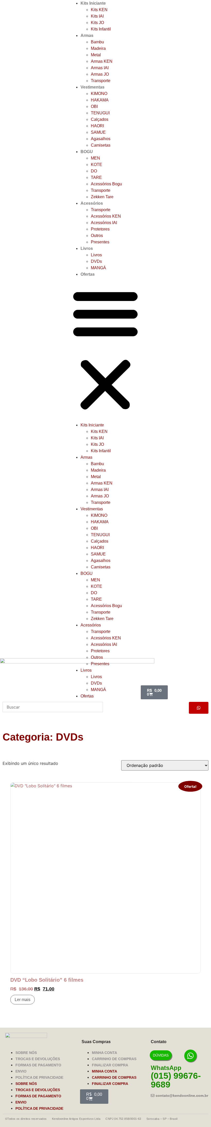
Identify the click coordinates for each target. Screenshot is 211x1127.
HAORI (97, 126)
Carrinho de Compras (114, 1059)
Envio (21, 1071)
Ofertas (88, 274)
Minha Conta (104, 1053)
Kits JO (97, 22)
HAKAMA (100, 100)
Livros (87, 248)
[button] (105, 349)
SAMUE (98, 132)
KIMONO (99, 93)
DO (94, 171)
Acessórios (92, 203)
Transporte (100, 80)
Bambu (97, 42)
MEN (95, 158)
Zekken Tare (102, 197)
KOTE (96, 164)
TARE (96, 177)
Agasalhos (100, 139)
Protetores (100, 229)
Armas (87, 35)
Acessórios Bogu (106, 184)
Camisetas (100, 145)
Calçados (99, 119)
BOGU (87, 151)
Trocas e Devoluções (37, 1059)
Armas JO (100, 74)
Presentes (100, 242)
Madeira (98, 48)
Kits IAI (97, 16)
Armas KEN (101, 61)
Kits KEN (99, 9)
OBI (94, 106)
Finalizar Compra (110, 1065)
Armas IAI (100, 68)
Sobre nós (26, 1053)
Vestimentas (92, 87)
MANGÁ (98, 268)
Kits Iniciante (93, 3)
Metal (96, 55)
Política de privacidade (39, 1077)
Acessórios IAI (104, 222)
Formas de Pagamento (38, 1065)
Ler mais (22, 999)
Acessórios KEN (106, 216)
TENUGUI (100, 113)
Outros (97, 235)
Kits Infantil (101, 29)
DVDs (96, 261)
